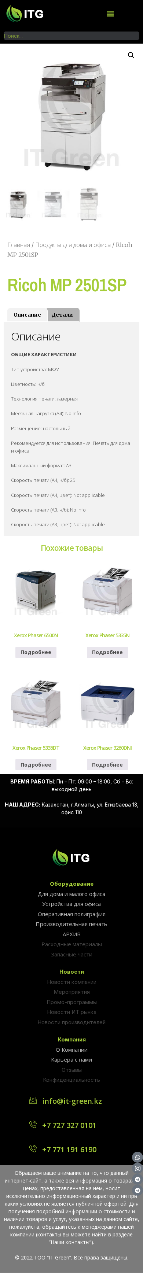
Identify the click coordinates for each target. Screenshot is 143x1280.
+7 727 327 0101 (69, 1125)
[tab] (27, 315)
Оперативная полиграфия (72, 914)
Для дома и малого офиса (71, 893)
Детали (62, 314)
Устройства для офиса (71, 903)
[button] (110, 13)
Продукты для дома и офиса (73, 245)
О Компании (72, 1049)
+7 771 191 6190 (69, 1149)
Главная (18, 245)
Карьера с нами (71, 1059)
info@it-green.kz (72, 1101)
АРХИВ (72, 934)
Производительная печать (71, 923)
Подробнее (36, 652)
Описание (27, 314)
